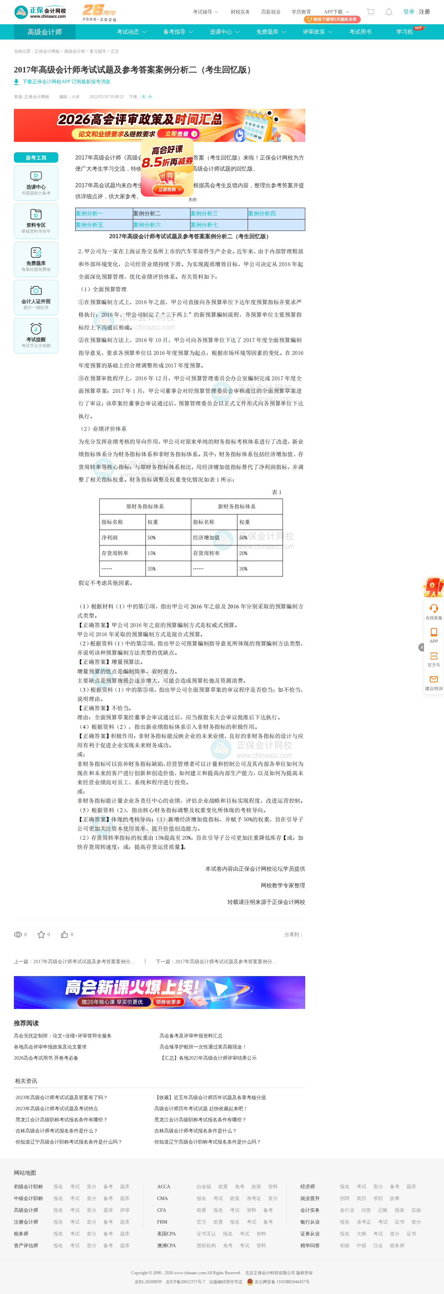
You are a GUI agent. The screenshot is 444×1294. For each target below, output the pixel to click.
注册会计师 (26, 1222)
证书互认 (206, 1233)
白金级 (204, 1186)
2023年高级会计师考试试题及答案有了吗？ (62, 1097)
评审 (125, 1210)
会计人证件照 (36, 297)
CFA (161, 1210)
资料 (273, 1186)
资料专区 (36, 221)
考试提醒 (36, 335)
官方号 (434, 665)
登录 (409, 12)
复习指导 (97, 51)
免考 (240, 1186)
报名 (58, 1186)
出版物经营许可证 (225, 1281)
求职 (378, 1198)
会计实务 (310, 1210)
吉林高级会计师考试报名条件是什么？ (57, 1130)
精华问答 (310, 1245)
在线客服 (434, 617)
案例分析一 (89, 213)
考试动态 (128, 32)
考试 (75, 1186)
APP (434, 641)
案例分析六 (147, 225)
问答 (366, 1210)
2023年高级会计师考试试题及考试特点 (57, 1108)
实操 (416, 1210)
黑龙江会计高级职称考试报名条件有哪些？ (62, 1119)
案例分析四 (262, 213)
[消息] (389, 10)
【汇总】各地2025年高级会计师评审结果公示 (208, 1058)
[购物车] (371, 10)
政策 (256, 1186)
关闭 (225, 232)
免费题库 (267, 32)
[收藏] (41, 934)
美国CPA (166, 1233)
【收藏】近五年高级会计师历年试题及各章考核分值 (210, 1097)
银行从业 (310, 1222)
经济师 (307, 1186)
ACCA (163, 1186)
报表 (399, 1210)
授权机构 (206, 1245)
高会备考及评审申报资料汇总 (191, 1035)
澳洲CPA (166, 1245)
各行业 (347, 1210)
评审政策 (314, 32)
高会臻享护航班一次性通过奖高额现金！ (203, 1047)
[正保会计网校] (40, 12)
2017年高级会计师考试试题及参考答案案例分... (84, 961)
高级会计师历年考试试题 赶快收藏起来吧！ (201, 1108)
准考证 (254, 1198)
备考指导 (174, 32)
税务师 (21, 1233)
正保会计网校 (47, 51)
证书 (399, 1222)
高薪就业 (271, 12)
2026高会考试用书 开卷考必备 (46, 1058)
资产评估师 (26, 1245)
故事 (395, 1198)
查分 (91, 1186)
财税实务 (240, 12)
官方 (201, 1222)
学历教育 (301, 12)
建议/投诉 (434, 688)
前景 (223, 1186)
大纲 (361, 1233)
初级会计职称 (28, 1186)
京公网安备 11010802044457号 (282, 1281)
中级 (361, 1245)
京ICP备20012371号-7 (185, 1281)
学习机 (404, 32)
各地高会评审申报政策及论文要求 (50, 1047)
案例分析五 (89, 225)
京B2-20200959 (148, 1281)
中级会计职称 (28, 1198)
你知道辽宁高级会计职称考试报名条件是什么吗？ (69, 1142)
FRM (162, 1222)
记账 (383, 1210)
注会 (378, 1245)
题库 (125, 1186)
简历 (361, 1198)
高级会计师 (44, 32)
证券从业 (310, 1233)
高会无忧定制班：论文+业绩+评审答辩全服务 (63, 1035)
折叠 (421, 647)
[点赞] (64, 934)
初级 (345, 1245)
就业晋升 (310, 1198)
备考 (108, 1186)
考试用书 (360, 32)
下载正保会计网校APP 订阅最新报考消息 (66, 81)
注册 (424, 12)
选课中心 (221, 32)
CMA (162, 1198)
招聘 (345, 1198)
